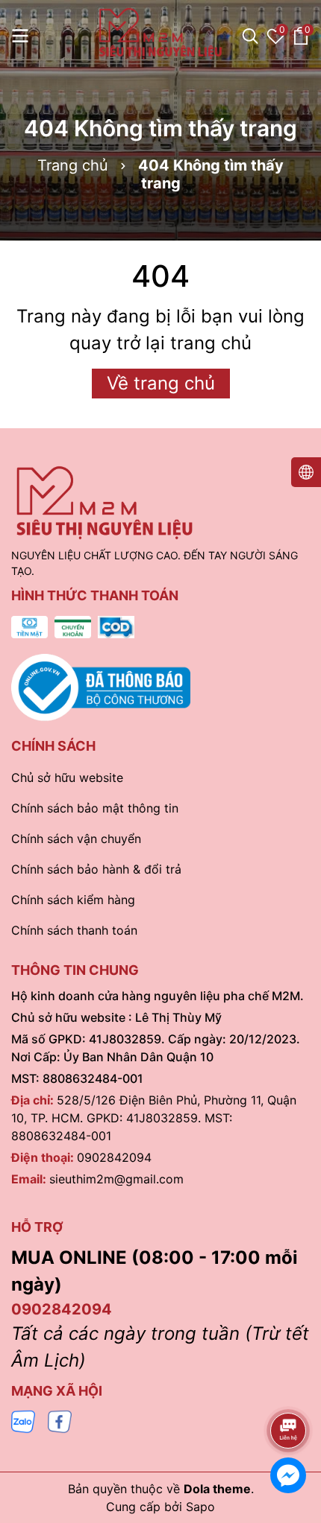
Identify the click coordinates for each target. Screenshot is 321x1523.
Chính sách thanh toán (74, 930)
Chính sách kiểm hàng (73, 899)
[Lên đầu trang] (289, 1389)
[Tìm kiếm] (250, 36)
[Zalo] (23, 1420)
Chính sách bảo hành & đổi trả (96, 869)
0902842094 (114, 1157)
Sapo (200, 1506)
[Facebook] (60, 1420)
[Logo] (160, 33)
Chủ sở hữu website (67, 777)
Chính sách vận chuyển (76, 838)
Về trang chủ (161, 383)
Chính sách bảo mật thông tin (94, 808)
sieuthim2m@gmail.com (116, 1178)
